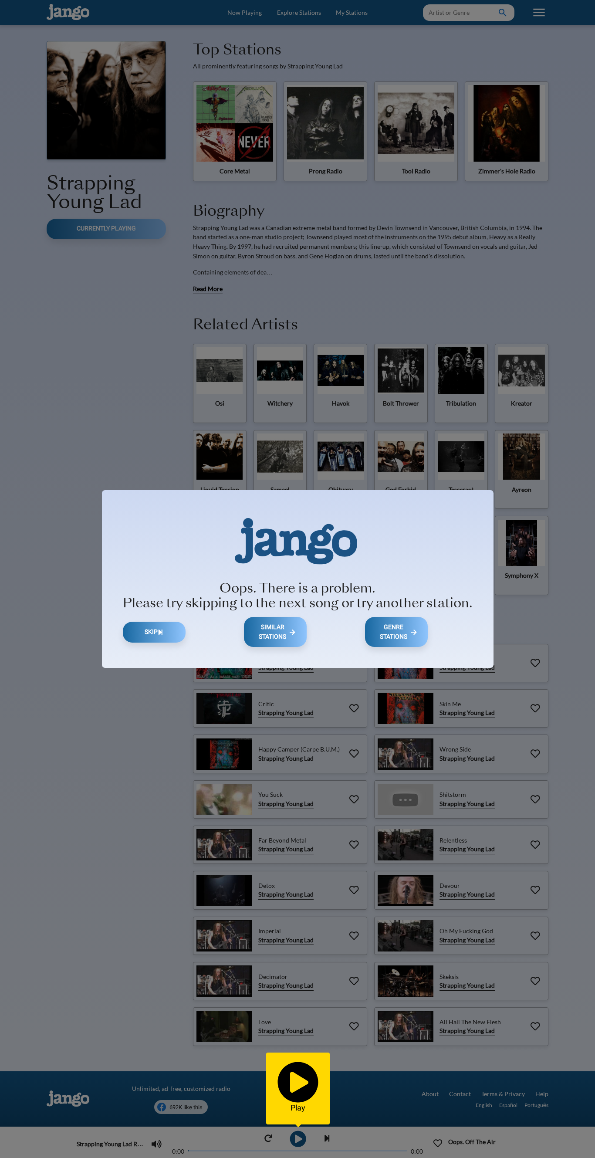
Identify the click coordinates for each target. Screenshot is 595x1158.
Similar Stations (272, 631)
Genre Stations (393, 631)
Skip (151, 632)
